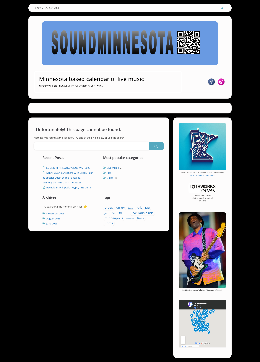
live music (119, 212)
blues (109, 207)
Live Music (113, 167)
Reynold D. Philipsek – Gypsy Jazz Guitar (69, 187)
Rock (140, 218)
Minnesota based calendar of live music (91, 79)
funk (147, 207)
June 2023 (51, 223)
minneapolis (114, 218)
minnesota (130, 219)
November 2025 (55, 213)
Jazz (109, 172)
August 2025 (53, 218)
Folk (139, 207)
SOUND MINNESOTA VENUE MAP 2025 (68, 167)
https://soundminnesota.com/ (202, 175)
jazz (106, 214)
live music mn (142, 213)
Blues (110, 177)
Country (120, 207)
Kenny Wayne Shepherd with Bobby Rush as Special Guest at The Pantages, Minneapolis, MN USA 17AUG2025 (68, 177)
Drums (130, 208)
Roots (109, 223)
